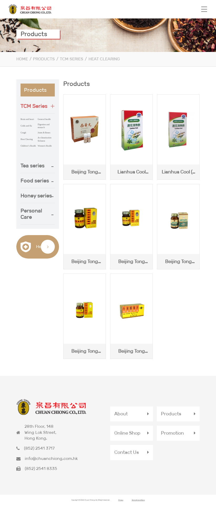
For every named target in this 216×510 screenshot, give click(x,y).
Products (44, 58)
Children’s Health (28, 146)
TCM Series (71, 58)
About (121, 414)
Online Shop (127, 433)
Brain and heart (27, 119)
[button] (38, 106)
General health (44, 119)
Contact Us (126, 452)
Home (22, 58)
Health (42, 246)
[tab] (38, 106)
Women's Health (45, 146)
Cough (23, 133)
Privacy (120, 500)
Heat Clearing (104, 58)
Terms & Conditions (138, 500)
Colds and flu (26, 126)
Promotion (172, 433)
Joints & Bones (44, 133)
